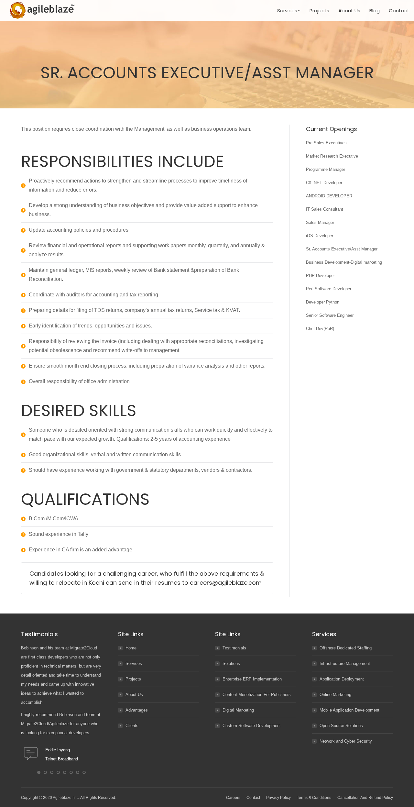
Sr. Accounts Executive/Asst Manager (341, 249)
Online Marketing (335, 694)
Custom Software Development (252, 725)
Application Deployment (342, 679)
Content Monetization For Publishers (257, 694)
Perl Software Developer (328, 288)
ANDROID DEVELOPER (329, 195)
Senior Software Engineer (330, 315)
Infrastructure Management (345, 663)
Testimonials (234, 648)
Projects (133, 679)
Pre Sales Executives (326, 142)
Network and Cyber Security (346, 741)
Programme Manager (325, 169)
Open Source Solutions (341, 725)
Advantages (136, 710)
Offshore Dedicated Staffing (346, 648)
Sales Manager (320, 222)
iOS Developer (319, 235)
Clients (131, 725)
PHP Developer (320, 275)
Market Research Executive (332, 156)
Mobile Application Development (349, 710)
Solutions (231, 663)
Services (133, 663)
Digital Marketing (238, 710)
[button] (38, 772)
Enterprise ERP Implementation (252, 679)
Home (130, 648)
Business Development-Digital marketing (344, 262)
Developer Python (322, 302)
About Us (134, 694)
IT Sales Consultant (324, 209)
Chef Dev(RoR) (320, 328)
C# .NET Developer (324, 182)
